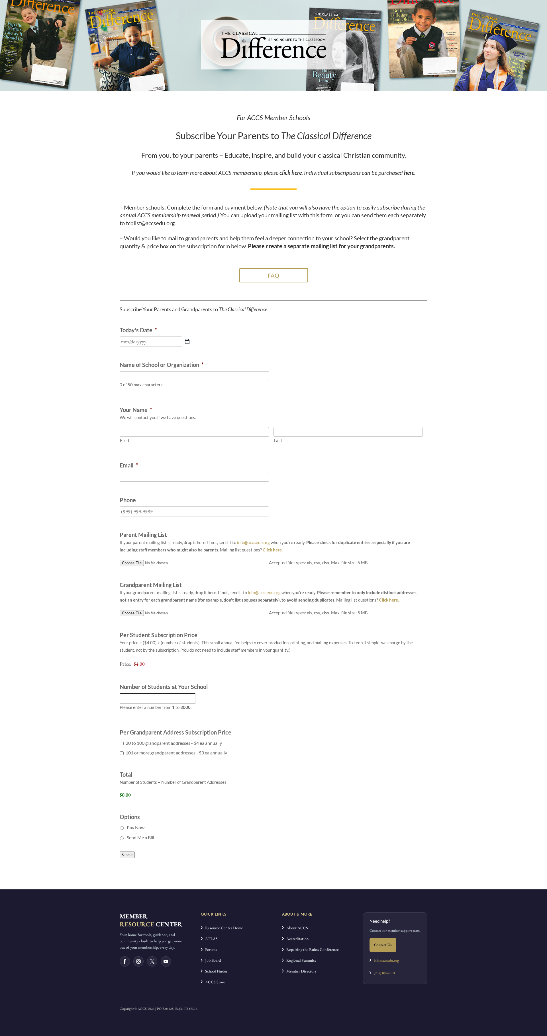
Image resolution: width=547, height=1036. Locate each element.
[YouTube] (166, 961)
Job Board (212, 960)
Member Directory (300, 971)
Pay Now (135, 827)
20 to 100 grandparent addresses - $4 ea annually (174, 743)
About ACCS (296, 927)
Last (278, 440)
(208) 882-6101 (383, 973)
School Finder (215, 971)
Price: (125, 663)
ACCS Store (214, 981)
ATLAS (210, 938)
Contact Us (383, 944)
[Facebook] (125, 961)
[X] (152, 961)
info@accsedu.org (253, 542)
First (125, 440)
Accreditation (296, 938)
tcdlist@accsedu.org (150, 222)
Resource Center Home (223, 927)
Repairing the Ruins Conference (311, 949)
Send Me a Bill (140, 837)
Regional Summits (300, 960)
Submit (127, 854)
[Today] (187, 341)
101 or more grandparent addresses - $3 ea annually (176, 752)
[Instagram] (138, 961)
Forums (210, 949)
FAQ (273, 275)
